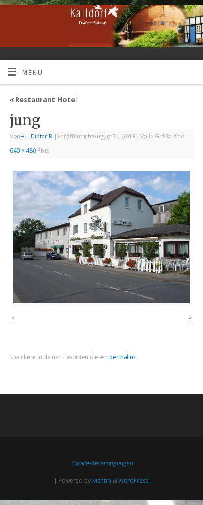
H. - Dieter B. (37, 136)
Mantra (101, 481)
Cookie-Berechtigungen (102, 463)
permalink (122, 357)
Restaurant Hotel (43, 99)
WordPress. (134, 481)
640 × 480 (23, 150)
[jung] (101, 237)
